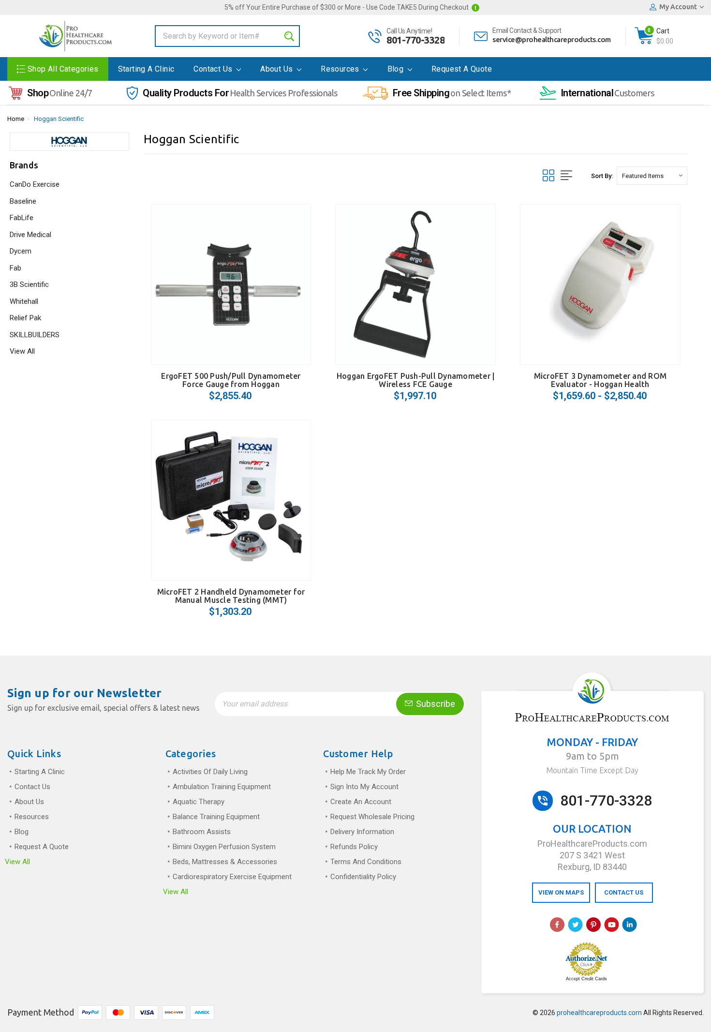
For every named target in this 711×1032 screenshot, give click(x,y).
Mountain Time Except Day (592, 770)
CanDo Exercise (34, 184)
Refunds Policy (354, 846)
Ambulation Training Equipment (222, 786)
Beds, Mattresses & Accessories (225, 861)
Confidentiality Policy (363, 876)
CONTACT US (623, 892)
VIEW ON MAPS (561, 892)
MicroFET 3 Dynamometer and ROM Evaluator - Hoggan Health (600, 380)
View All (22, 351)
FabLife (21, 217)
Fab (15, 268)
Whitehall (24, 301)
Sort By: (602, 175)
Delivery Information (362, 831)
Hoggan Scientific (59, 118)
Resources (341, 69)
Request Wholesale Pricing (372, 816)
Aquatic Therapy (198, 801)
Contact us (213, 69)
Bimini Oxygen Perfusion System (224, 846)
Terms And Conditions (365, 861)
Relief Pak (25, 318)
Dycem (20, 251)
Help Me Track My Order (368, 771)
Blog (396, 69)
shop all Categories (63, 69)
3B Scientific (29, 284)
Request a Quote (461, 69)
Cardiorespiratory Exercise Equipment (232, 876)
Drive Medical (30, 234)
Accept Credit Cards (586, 978)
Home (15, 118)
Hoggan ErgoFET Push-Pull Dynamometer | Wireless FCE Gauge (416, 380)
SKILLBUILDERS (34, 334)
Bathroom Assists (202, 831)
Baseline (23, 201)
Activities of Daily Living (210, 771)
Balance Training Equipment (216, 816)
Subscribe (434, 704)
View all (17, 861)
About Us (277, 69)
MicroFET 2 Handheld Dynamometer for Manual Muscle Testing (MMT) (231, 595)
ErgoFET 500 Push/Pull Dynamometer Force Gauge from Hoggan (230, 380)
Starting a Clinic (146, 69)
